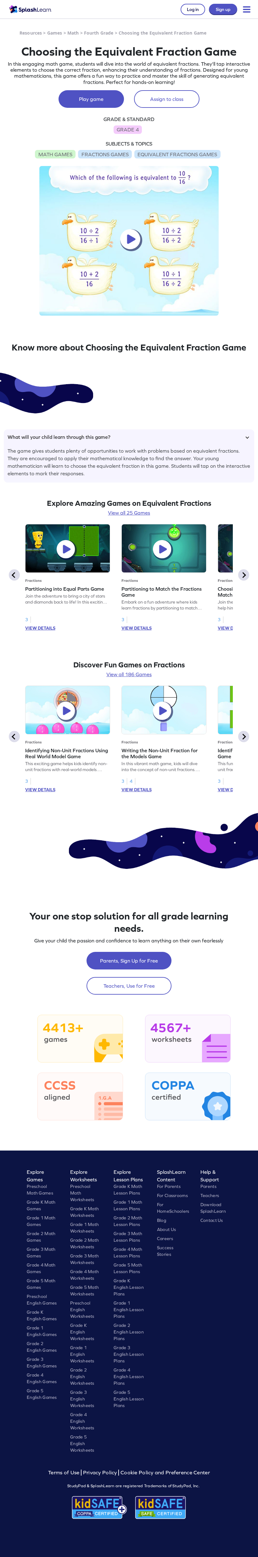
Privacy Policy (100, 1473)
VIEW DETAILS (40, 628)
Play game (91, 99)
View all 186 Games (129, 674)
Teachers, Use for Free (129, 986)
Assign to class (166, 99)
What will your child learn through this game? (59, 437)
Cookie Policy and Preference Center (165, 1473)
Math (73, 33)
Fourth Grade (99, 33)
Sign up (223, 9)
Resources (31, 33)
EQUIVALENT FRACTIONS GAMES (177, 154)
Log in (193, 9)
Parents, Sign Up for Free (129, 960)
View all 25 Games (129, 513)
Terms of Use (64, 1473)
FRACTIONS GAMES (105, 154)
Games (54, 33)
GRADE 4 (128, 129)
